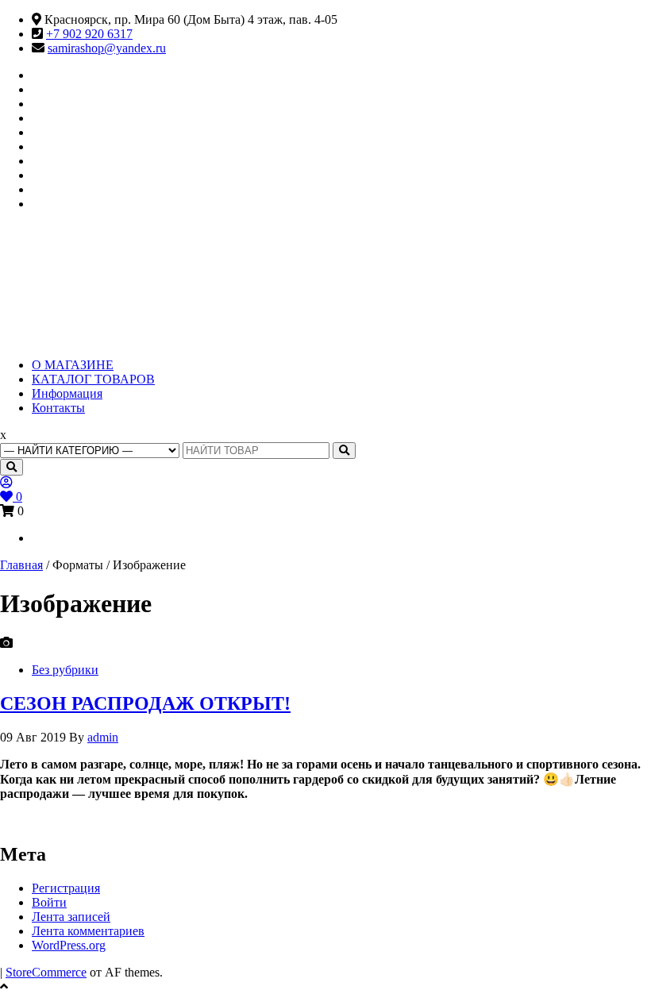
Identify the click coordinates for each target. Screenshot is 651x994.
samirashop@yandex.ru (107, 48)
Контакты (58, 407)
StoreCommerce (46, 972)
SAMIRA (78, 271)
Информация (67, 393)
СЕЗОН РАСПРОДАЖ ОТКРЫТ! (145, 703)
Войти (49, 902)
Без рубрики (65, 669)
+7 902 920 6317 (89, 33)
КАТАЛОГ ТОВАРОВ (93, 379)
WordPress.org (69, 945)
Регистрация (66, 888)
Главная (21, 565)
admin (102, 737)
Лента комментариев (88, 931)
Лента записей (71, 916)
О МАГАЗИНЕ (73, 365)
